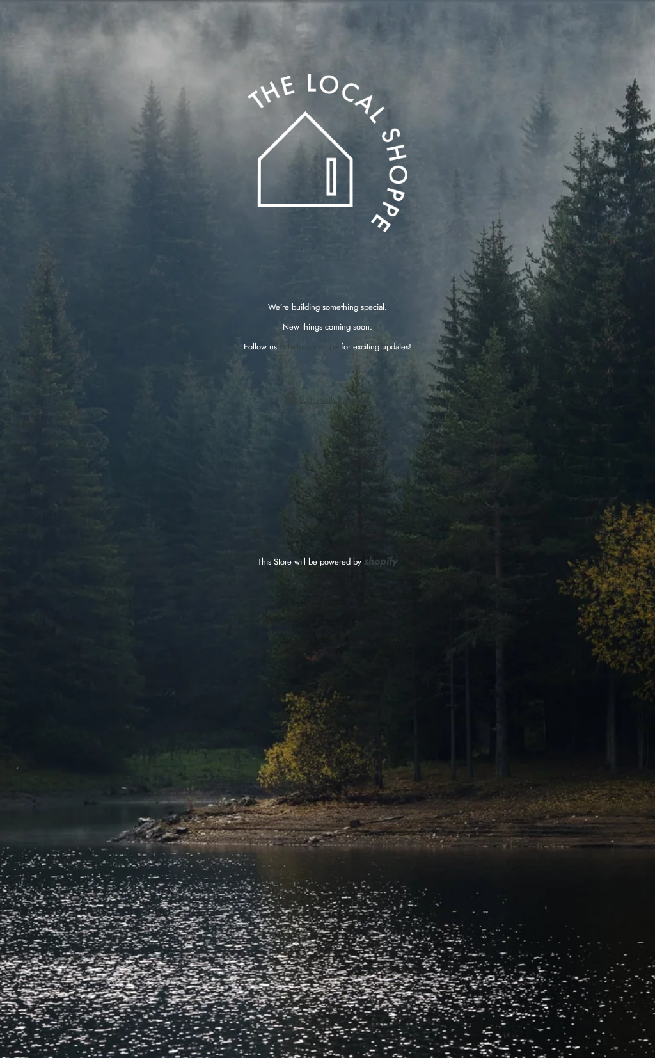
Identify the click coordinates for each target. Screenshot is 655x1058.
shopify (380, 561)
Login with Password (334, 400)
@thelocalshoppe (309, 347)
